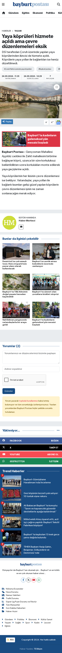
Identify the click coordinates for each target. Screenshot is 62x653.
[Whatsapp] (38, 580)
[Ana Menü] (3, 4)
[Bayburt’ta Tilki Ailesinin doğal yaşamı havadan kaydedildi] (16, 282)
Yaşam (18, 31)
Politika (50, 13)
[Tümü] (58, 430)
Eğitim (25, 13)
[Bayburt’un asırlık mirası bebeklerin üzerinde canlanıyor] (46, 251)
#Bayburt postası (44, 69)
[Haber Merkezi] (9, 222)
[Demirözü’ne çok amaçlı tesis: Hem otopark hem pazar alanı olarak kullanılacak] (16, 251)
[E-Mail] (21, 227)
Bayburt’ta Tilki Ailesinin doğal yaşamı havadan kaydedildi (15, 294)
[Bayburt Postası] (31, 4)
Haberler (6, 31)
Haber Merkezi (27, 220)
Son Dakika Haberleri (15, 608)
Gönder (8, 391)
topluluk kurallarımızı (28, 401)
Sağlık (18, 623)
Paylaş (9, 122)
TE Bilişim (38, 649)
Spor (27, 623)
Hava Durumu (12, 592)
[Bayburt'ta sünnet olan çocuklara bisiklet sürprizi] (46, 282)
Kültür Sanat (46, 619)
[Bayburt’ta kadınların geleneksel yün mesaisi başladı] (46, 310)
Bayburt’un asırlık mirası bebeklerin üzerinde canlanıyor (44, 263)
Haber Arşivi (11, 611)
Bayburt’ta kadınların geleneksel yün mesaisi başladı (44, 322)
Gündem (13, 13)
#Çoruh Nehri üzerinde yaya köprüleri (18, 69)
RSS (12, 640)
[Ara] (58, 5)
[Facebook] (23, 580)
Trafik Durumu (12, 598)
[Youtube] (33, 580)
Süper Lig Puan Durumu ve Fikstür (21, 602)
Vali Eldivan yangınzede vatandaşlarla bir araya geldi (14, 322)
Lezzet (47, 623)
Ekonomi (38, 13)
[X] (28, 580)
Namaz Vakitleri (13, 595)
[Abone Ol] (58, 122)
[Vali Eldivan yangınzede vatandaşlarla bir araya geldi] (16, 310)
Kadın (37, 623)
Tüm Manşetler (13, 605)
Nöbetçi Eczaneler (14, 589)
